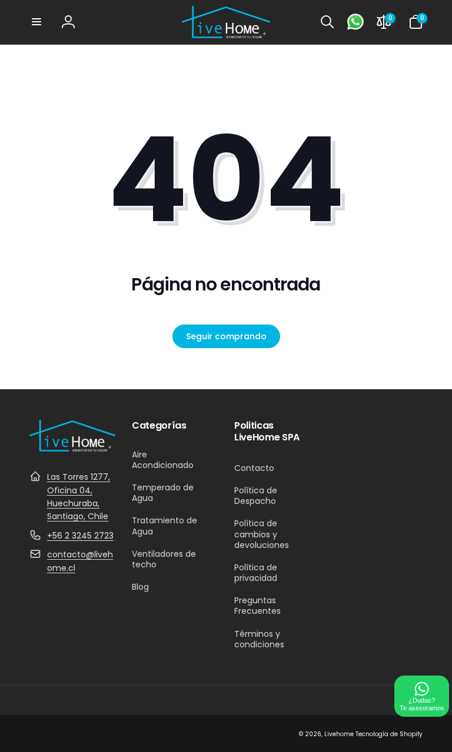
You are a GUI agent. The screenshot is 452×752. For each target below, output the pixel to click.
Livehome (339, 734)
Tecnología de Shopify (389, 734)
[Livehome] (72, 448)
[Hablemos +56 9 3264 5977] (355, 21)
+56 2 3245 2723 (80, 536)
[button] (36, 22)
